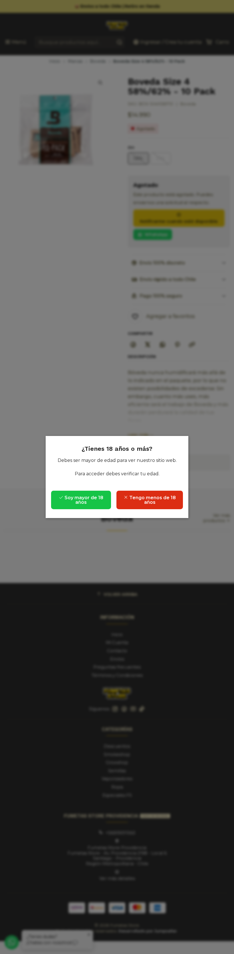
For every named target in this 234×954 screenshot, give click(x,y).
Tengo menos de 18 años (152, 500)
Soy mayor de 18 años (83, 500)
